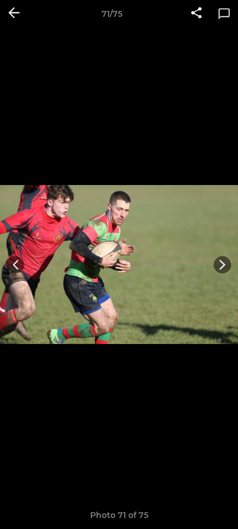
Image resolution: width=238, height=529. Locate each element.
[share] (196, 14)
